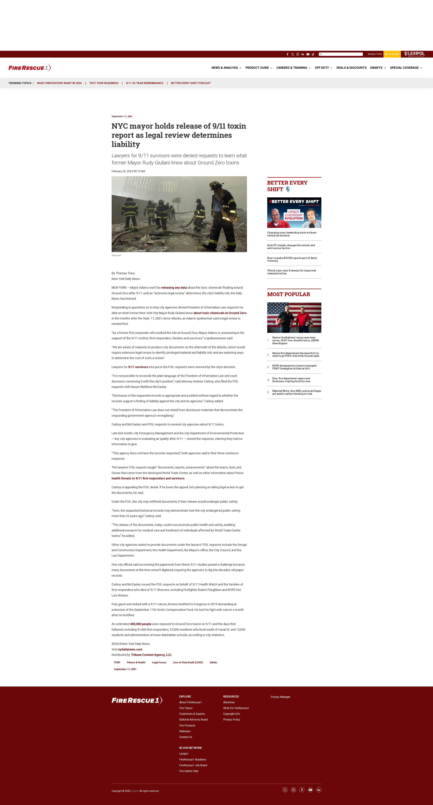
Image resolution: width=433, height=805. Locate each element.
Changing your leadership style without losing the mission (291, 234)
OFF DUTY (322, 67)
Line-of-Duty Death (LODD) (188, 662)
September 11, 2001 (122, 116)
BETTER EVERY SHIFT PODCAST (191, 83)
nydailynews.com (130, 649)
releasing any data (174, 287)
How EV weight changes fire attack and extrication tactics (291, 247)
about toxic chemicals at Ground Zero (220, 313)
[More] (240, 68)
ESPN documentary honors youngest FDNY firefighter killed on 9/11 (294, 367)
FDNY (117, 662)
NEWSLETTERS (375, 54)
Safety (213, 662)
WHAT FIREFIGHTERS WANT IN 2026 (59, 83)
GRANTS (376, 67)
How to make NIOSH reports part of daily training (292, 259)
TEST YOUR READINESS (103, 83)
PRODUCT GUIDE (257, 67)
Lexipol (134, 791)
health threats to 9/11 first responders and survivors (148, 478)
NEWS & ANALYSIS (225, 67)
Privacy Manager (280, 697)
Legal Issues (159, 662)
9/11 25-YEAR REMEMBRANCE (144, 83)
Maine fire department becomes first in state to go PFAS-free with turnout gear (295, 355)
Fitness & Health (136, 662)
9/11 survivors (138, 367)
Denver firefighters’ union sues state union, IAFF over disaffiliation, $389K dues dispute (295, 340)
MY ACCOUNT (392, 54)
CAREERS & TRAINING (291, 67)
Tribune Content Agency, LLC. (151, 655)
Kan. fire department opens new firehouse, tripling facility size (291, 380)
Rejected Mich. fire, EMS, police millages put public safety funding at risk (296, 392)
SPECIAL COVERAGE (404, 67)
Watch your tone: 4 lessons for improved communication (291, 272)
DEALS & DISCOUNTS (352, 67)
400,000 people (141, 624)
